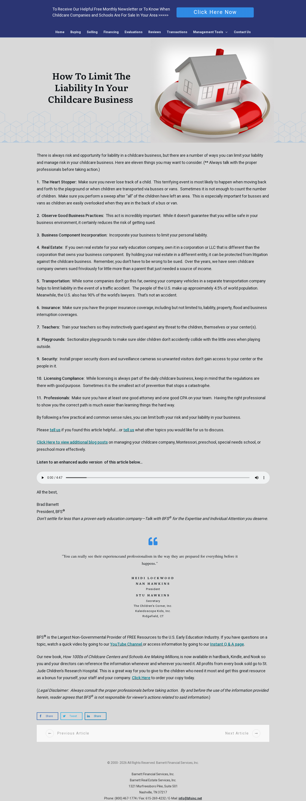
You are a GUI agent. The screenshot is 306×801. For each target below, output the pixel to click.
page (227, 644)
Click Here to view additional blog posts (72, 442)
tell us (55, 429)
